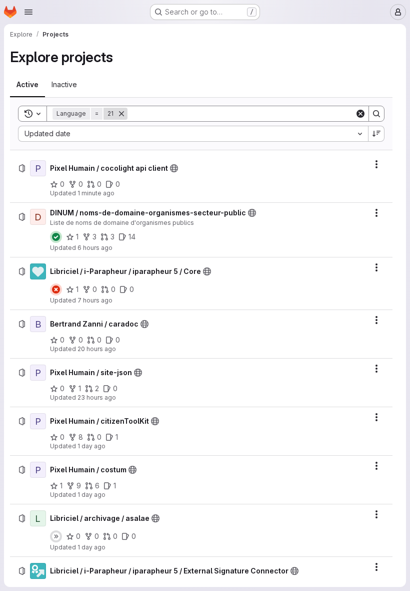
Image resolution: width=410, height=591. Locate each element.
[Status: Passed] (56, 237)
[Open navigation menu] (28, 12)
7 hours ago (95, 300)
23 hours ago (97, 397)
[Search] (376, 114)
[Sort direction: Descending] (376, 134)
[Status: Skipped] (56, 536)
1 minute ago (96, 193)
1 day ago (92, 446)
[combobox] (193, 134)
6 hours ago (95, 247)
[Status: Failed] (56, 289)
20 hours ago (97, 349)
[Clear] (360, 114)
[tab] (27, 84)
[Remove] (122, 114)
